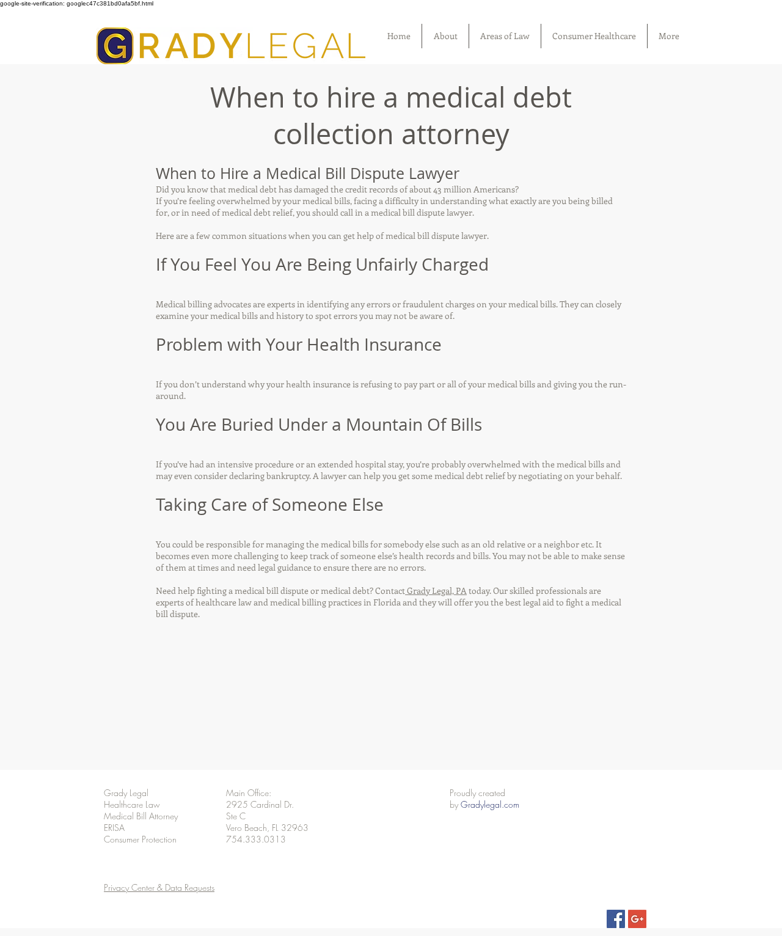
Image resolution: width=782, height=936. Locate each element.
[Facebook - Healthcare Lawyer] (616, 919)
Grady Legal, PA (436, 590)
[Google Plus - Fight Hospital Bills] (637, 919)
